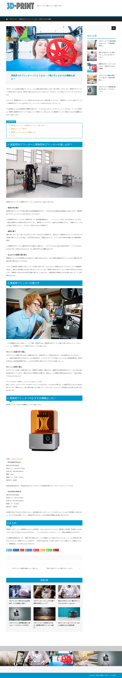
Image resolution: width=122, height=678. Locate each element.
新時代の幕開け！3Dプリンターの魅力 (106, 675)
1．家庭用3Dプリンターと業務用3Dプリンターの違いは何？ (27, 125)
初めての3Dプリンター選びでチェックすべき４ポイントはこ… (107, 55)
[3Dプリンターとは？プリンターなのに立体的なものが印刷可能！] (69, 614)
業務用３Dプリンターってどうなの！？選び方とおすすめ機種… (107, 66)
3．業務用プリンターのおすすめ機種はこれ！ (22, 132)
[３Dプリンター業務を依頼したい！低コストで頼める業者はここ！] (92, 79)
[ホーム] (6, 19)
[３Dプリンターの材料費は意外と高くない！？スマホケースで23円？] (20, 614)
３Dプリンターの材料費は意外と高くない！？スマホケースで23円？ (19, 624)
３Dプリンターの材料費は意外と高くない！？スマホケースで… (107, 89)
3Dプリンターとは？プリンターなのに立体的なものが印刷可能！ (69, 624)
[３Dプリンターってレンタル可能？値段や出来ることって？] (44, 592)
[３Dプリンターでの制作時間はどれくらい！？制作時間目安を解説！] (92, 45)
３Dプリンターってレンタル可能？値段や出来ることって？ (44, 602)
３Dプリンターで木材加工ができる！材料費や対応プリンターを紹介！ (44, 625)
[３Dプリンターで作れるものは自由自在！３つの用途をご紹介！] (20, 592)
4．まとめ (12, 135)
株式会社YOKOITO (17, 459)
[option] (12, 658)
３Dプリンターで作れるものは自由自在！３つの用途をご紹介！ (19, 602)
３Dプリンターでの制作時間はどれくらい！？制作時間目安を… (107, 43)
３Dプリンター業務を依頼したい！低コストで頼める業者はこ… (107, 78)
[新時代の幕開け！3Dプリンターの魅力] (20, 5)
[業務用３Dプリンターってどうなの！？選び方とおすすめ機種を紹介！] (92, 67)
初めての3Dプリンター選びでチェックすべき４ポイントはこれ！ (69, 602)
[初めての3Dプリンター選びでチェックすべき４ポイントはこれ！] (69, 592)
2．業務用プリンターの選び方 (18, 129)
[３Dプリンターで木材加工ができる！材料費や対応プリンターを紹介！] (44, 614)
